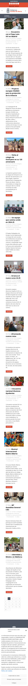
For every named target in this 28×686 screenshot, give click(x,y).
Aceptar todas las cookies (14, 675)
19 (19, 607)
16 (9, 607)
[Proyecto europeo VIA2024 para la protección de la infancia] (14, 78)
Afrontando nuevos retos (13, 335)
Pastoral (13, 40)
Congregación (10, 99)
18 (16, 607)
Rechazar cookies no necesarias (14, 679)
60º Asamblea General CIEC (13, 507)
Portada (19, 40)
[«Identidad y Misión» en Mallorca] (14, 544)
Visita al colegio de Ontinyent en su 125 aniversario (14, 158)
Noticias (9, 16)
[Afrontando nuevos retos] (14, 324)
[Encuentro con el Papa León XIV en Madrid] (14, 23)
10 (5, 604)
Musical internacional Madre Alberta (12, 451)
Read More (9, 66)
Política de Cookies (6, 671)
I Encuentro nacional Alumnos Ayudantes (13, 391)
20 (5, 609)
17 (12, 607)
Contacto (17, 6)
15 (5, 607)
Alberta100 (11, 6)
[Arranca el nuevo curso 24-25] (14, 267)
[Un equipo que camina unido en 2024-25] (14, 207)
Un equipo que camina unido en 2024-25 (13, 219)
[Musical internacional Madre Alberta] (14, 439)
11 (9, 604)
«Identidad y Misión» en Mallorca (14, 555)
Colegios (19, 38)
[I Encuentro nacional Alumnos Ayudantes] (14, 381)
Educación (9, 282)
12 (12, 604)
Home (5, 16)
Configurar (14, 682)
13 (16, 604)
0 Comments (10, 102)
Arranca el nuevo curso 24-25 (13, 277)
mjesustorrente (11, 42)
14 (19, 604)
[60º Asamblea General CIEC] (14, 497)
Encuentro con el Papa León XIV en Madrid (13, 34)
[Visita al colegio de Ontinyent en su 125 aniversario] (14, 145)
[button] (26, 630)
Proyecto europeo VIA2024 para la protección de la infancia (13, 92)
